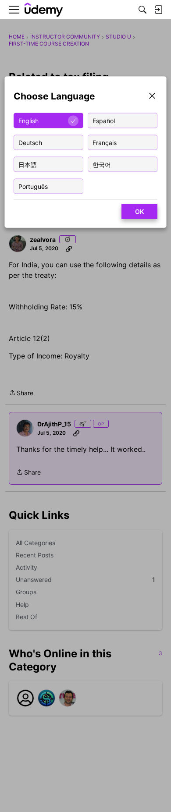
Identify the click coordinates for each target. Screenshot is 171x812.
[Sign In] (158, 9)
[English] (44, 10)
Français (105, 142)
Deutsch (30, 142)
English (28, 120)
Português (33, 186)
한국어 (102, 164)
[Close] (152, 97)
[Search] (142, 9)
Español (104, 120)
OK (139, 211)
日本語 (27, 164)
